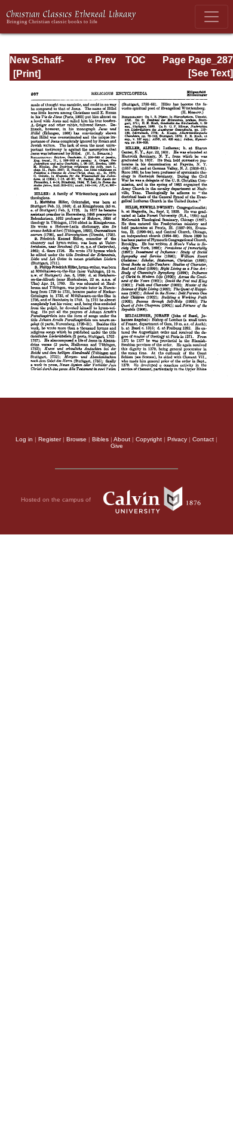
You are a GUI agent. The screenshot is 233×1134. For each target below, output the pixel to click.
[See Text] (210, 73)
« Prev (101, 60)
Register (49, 439)
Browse (76, 439)
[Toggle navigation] (211, 17)
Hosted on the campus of (57, 499)
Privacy (177, 439)
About (122, 439)
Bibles (100, 439)
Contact (203, 439)
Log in (24, 439)
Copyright (149, 439)
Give (117, 445)
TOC (135, 60)
